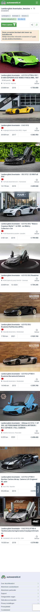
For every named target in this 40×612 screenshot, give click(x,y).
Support (4, 593)
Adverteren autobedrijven (10, 587)
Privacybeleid (5, 607)
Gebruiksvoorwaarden (8, 600)
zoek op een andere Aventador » (19, 38)
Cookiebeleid (5, 610)
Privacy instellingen (7, 603)
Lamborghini (6, 8)
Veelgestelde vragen (8, 597)
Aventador (17, 8)
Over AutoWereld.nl (7, 583)
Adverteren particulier (8, 590)
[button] (38, 490)
